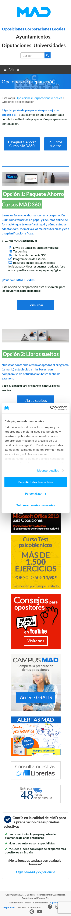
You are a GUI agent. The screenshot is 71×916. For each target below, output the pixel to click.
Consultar (35, 305)
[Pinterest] (32, 912)
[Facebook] (50, 907)
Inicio (28, 902)
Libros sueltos (35, 400)
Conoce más (34, 907)
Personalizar (33, 493)
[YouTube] (39, 912)
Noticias (22, 907)
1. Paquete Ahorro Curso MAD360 (22, 144)
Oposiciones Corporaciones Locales (33, 28)
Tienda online (16, 902)
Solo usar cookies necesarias (35, 505)
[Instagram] (57, 907)
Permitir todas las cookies (35, 482)
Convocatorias (40, 902)
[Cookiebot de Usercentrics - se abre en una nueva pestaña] (50, 408)
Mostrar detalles (48, 470)
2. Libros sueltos (55, 144)
